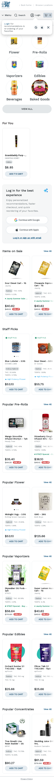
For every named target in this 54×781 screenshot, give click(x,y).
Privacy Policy (27, 779)
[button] (27, 27)
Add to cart (16, 314)
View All (27, 108)
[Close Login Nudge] (48, 27)
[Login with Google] (36, 27)
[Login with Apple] (42, 27)
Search (21, 15)
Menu (8, 15)
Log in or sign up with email (27, 238)
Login (37, 15)
